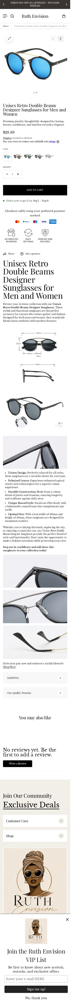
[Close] (67, 919)
